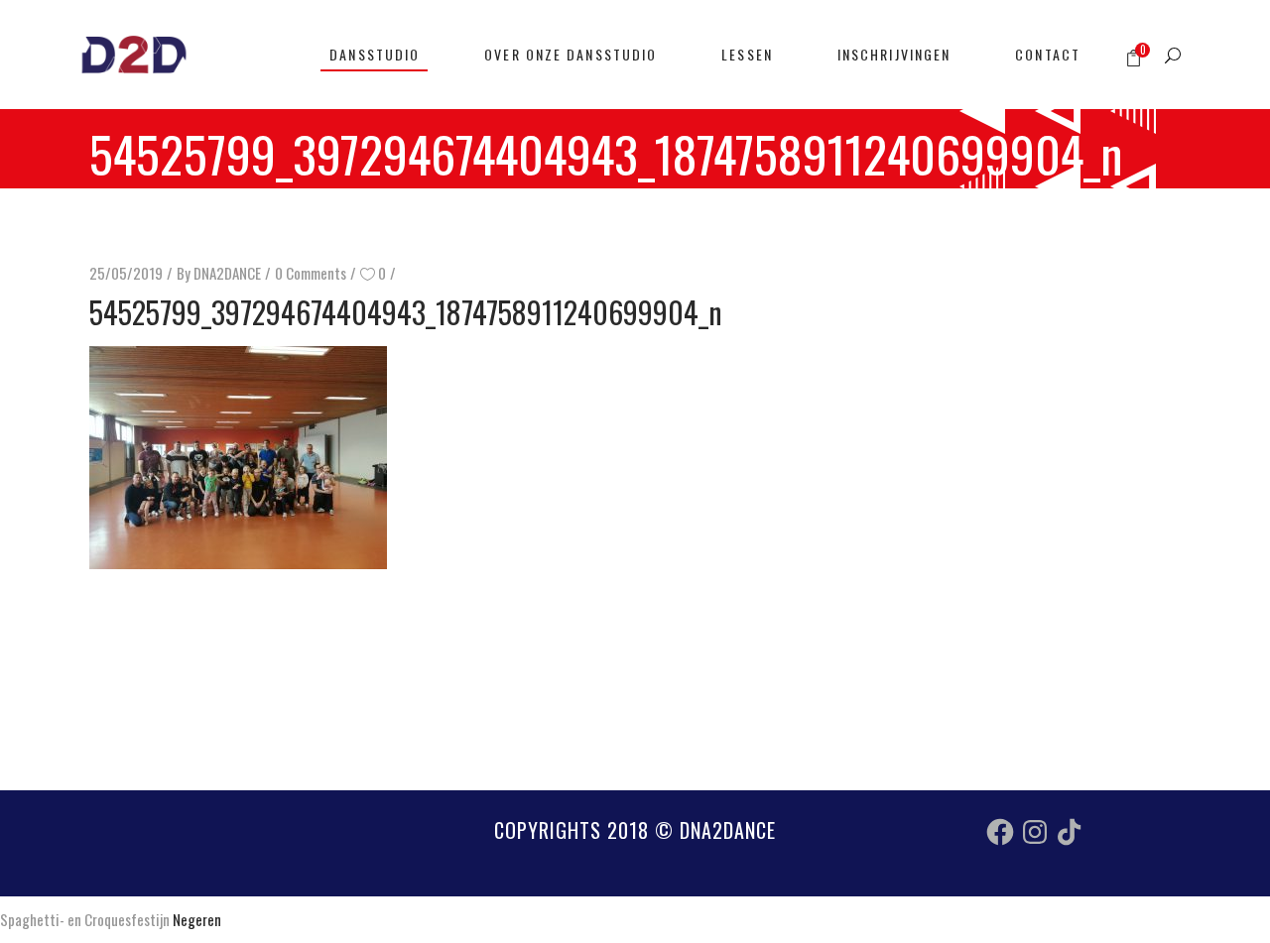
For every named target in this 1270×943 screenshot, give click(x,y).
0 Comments (310, 273)
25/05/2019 (126, 273)
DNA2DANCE (227, 273)
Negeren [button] (197, 919)
